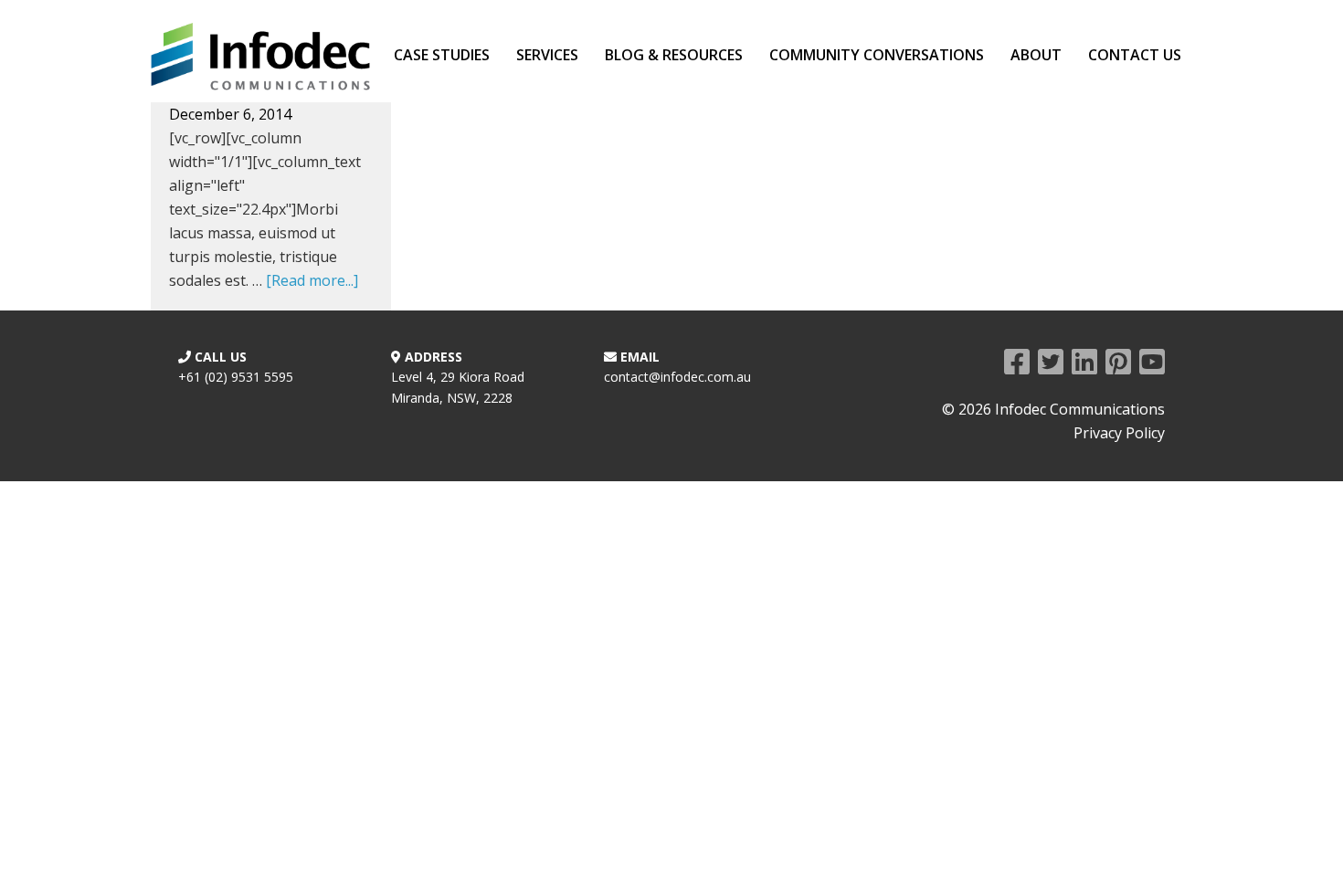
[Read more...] (312, 280)
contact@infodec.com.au (677, 376)
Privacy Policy (1119, 433)
